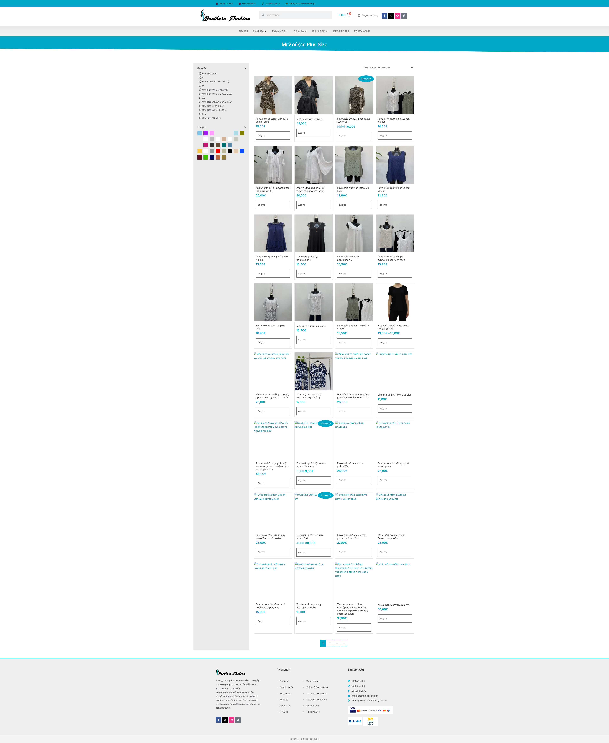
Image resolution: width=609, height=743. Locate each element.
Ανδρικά (258, 31)
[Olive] (242, 133)
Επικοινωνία (362, 31)
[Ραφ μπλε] (230, 145)
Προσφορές (341, 31)
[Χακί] (224, 157)
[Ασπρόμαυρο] (218, 139)
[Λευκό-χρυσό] (200, 145)
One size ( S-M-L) (211, 118)
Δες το (261, 135)
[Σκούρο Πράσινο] (236, 145)
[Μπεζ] (236, 151)
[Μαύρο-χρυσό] (218, 145)
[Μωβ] (206, 133)
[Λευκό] (206, 151)
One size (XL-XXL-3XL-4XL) (217, 101)
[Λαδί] (224, 151)
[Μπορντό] (200, 157)
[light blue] (236, 133)
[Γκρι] (212, 151)
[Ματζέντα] (206, 145)
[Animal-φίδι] (230, 133)
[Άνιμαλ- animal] (206, 139)
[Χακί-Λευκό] (242, 145)
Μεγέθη (202, 68)
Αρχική (243, 31)
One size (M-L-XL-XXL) (214, 109)
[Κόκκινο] (218, 151)
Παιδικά (299, 31)
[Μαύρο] (230, 151)
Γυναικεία (278, 31)
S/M (204, 114)
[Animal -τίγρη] (218, 133)
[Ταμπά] (218, 157)
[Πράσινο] (206, 157)
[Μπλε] (242, 151)
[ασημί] (212, 139)
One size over (209, 73)
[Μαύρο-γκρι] (212, 145)
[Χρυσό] (200, 151)
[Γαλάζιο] (200, 133)
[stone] (200, 139)
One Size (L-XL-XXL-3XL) (215, 81)
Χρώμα (201, 127)
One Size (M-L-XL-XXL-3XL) (217, 93)
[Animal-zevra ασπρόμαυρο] (224, 133)
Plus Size (318, 31)
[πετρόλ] (224, 145)
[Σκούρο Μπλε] (212, 157)
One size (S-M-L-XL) (213, 105)
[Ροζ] (212, 133)
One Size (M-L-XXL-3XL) (215, 89)
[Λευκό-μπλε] (242, 139)
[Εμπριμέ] (230, 139)
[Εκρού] (224, 139)
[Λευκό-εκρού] (236, 139)
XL (203, 97)
